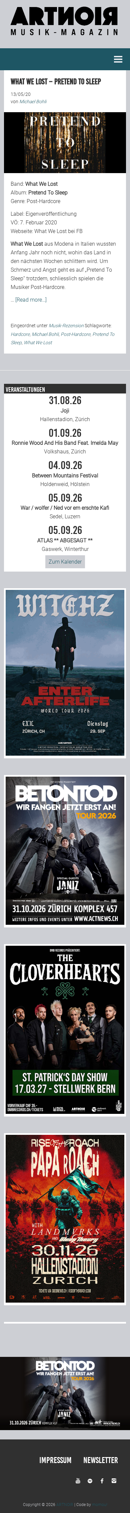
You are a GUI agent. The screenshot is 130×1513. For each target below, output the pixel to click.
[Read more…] (31, 300)
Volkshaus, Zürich (65, 441)
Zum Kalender (65, 562)
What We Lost (38, 342)
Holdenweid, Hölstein (65, 473)
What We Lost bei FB (58, 231)
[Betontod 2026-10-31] (65, 923)
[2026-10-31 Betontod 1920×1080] (65, 1428)
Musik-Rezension (66, 325)
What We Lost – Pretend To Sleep (56, 81)
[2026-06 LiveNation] (65, 754)
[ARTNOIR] (65, 32)
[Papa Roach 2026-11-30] (65, 1301)
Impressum (55, 1460)
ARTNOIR (64, 1504)
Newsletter (100, 1460)
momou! (99, 1504)
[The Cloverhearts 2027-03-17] (65, 1112)
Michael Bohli (45, 334)
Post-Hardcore (75, 334)
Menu (118, 59)
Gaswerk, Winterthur (65, 538)
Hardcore (20, 334)
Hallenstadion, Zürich (65, 408)
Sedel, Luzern (65, 506)
